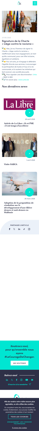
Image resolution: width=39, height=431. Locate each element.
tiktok (24, 229)
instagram (29, 229)
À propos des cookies (19, 428)
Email (32, 380)
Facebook (16, 380)
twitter (14, 229)
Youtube (27, 380)
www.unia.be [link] (23, 79)
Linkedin (7, 380)
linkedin (19, 229)
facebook (9, 229)
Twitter (12, 380)
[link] (35, 74)
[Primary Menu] (35, 3)
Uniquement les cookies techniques (19, 422)
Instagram (21, 380)
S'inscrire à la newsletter (18, 384)
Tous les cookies (19, 416)
